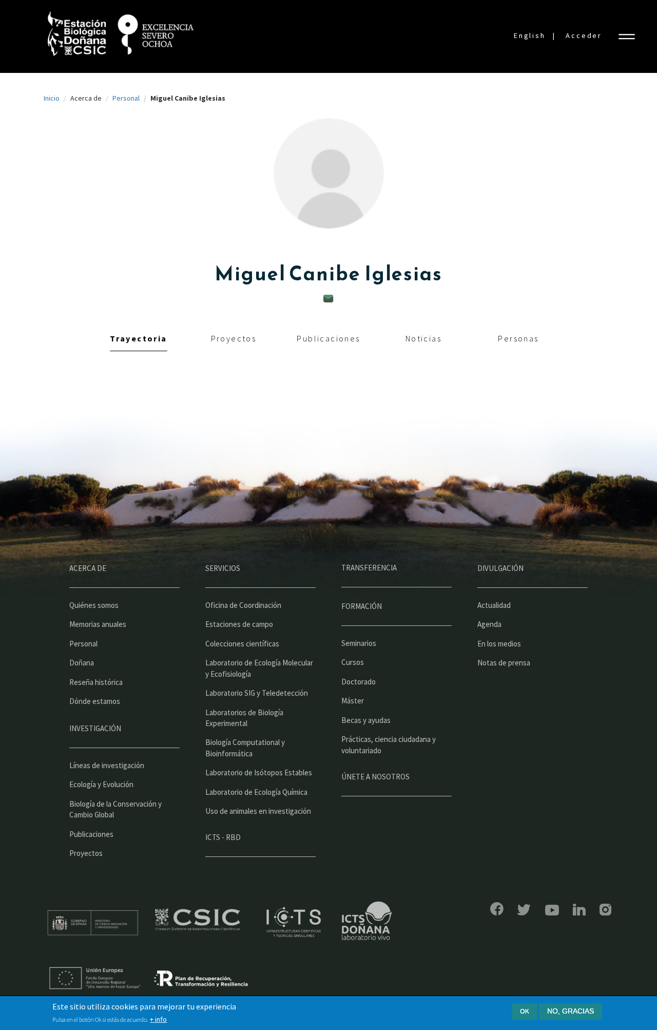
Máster (352, 700)
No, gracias (570, 1011)
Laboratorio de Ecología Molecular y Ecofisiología (259, 668)
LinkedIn (579, 909)
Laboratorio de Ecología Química (256, 792)
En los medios (499, 643)
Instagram (605, 909)
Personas (518, 338)
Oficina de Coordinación (243, 605)
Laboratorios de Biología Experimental (244, 718)
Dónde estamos (94, 701)
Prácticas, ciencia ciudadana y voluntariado (388, 744)
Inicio (52, 98)
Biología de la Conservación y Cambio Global (115, 809)
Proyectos (234, 338)
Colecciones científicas (242, 643)
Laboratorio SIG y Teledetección (256, 693)
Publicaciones (328, 338)
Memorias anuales (97, 624)
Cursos (352, 662)
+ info (158, 1019)
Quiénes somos (94, 605)
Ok (524, 1011)
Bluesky (524, 909)
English (530, 35)
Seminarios (358, 643)
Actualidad (494, 605)
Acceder (584, 35)
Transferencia (369, 568)
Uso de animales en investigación (258, 811)
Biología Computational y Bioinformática (245, 747)
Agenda (489, 624)
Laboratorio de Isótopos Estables (258, 772)
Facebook (497, 908)
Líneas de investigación (106, 765)
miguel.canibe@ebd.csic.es (328, 298)
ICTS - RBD (223, 837)
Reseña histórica (96, 682)
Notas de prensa (503, 662)
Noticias (423, 338)
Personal (126, 98)
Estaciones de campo (239, 624)
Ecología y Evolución (101, 784)
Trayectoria (138, 338)
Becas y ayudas (366, 720)
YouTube (552, 910)
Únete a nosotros (375, 776)
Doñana (81, 662)
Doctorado (358, 681)
